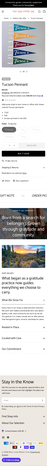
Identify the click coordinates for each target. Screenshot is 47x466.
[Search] (39, 11)
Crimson (37, 130)
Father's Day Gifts (19, 18)
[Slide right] (27, 72)
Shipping (5, 92)
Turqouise (10, 130)
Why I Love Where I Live (19, 452)
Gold (24, 130)
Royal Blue (10, 138)
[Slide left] (20, 72)
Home (6, 18)
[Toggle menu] (2, 11)
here (24, 173)
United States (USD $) (14, 431)
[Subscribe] (42, 400)
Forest (25, 138)
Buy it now (23, 153)
